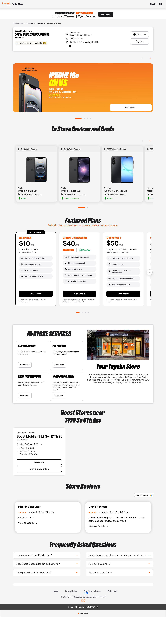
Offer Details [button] (83, 613)
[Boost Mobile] (6, 3)
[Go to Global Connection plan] (82, 312)
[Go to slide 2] (84, 118)
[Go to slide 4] (90, 118)
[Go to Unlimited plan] (78, 312)
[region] (83, 270)
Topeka (40, 24)
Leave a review (142, 495)
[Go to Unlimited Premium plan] (88, 312)
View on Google (28, 523)
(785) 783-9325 (27, 448)
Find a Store (17, 4)
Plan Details (36, 294)
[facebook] (70, 45)
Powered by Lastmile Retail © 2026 (83, 607)
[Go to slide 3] (87, 118)
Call (139, 41)
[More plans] (150, 272)
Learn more (25, 365)
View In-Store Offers (39, 469)
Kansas (30, 24)
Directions (139, 34)
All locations (18, 24)
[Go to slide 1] (78, 118)
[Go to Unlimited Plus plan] (85, 312)
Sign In (153, 4)
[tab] (83, 613)
